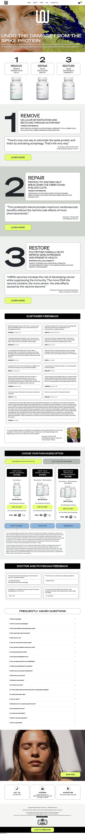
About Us (25, 810)
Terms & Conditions (32, 810)
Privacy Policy (41, 810)
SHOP (41, 2)
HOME (29, 2)
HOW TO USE (42, 526)
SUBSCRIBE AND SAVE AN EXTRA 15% (23, 461)
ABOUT (35, 2)
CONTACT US (54, 2)
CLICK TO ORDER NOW (42, 830)
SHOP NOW (70, 774)
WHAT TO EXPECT (17, 526)
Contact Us (59, 810)
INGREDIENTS (68, 526)
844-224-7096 (17, 794)
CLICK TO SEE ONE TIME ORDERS (62, 461)
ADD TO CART (17, 507)
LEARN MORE (18, 157)
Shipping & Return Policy (51, 810)
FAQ (47, 2)
